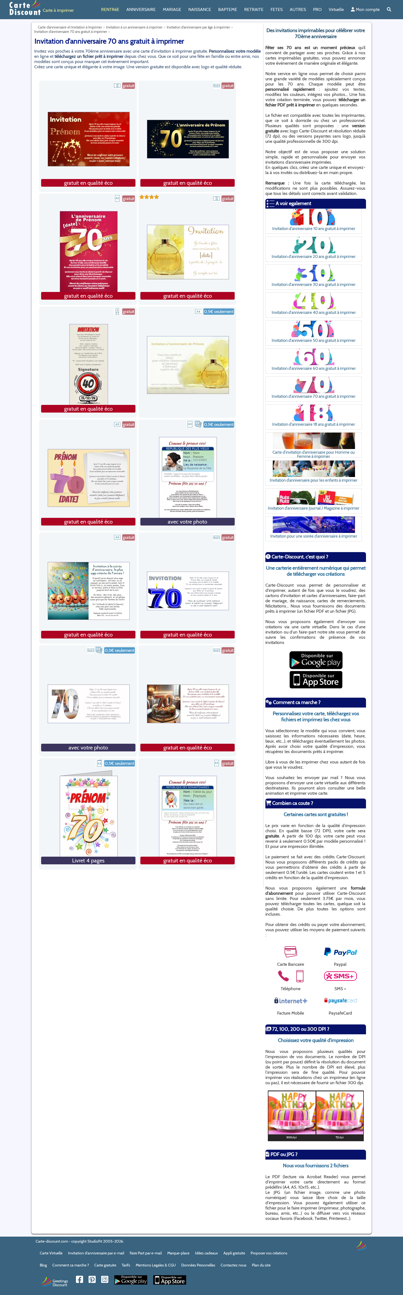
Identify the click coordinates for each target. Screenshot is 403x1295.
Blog (43, 1265)
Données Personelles (198, 1265)
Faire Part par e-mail (146, 1253)
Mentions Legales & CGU (156, 1265)
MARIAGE (172, 9)
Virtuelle (336, 9)
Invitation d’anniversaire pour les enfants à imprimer (313, 480)
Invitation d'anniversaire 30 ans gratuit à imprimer (314, 284)
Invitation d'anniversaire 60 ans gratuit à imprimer (314, 368)
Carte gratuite (105, 1265)
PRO (317, 9)
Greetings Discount (60, 1283)
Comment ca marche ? (70, 1265)
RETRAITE (253, 9)
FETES (277, 9)
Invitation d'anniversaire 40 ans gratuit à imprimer (314, 312)
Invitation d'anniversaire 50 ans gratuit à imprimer (314, 340)
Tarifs (126, 1265)
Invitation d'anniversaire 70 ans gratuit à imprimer (314, 396)
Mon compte (367, 9)
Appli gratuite (234, 1253)
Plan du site (261, 1265)
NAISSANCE (199, 9)
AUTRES (298, 9)
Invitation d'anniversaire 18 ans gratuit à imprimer (313, 424)
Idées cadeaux (206, 1253)
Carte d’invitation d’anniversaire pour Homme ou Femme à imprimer (314, 454)
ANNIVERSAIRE (141, 9)
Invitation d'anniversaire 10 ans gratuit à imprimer (313, 228)
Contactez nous (233, 1265)
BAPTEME (227, 9)
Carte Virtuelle (51, 1253)
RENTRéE (110, 9)
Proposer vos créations (269, 1253)
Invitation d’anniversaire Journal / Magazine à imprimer (313, 508)
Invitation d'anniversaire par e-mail (96, 1253)
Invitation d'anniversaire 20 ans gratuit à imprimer (314, 256)
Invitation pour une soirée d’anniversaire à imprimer (313, 536)
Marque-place (178, 1253)
